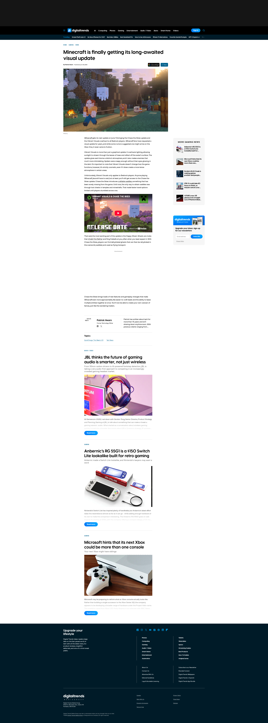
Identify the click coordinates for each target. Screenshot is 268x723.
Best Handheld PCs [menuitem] (126, 37)
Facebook (138, 630)
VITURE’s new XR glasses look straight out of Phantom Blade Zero (192, 199)
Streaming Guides (185, 648)
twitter (101, 326)
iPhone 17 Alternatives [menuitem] (160, 37)
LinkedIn (163, 630)
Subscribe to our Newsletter (187, 667)
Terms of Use (140, 707)
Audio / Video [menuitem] (145, 31)
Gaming (145, 645)
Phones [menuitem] (112, 31)
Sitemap (175, 703)
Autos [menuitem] (156, 31)
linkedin (98, 326)
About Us (145, 667)
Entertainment (147, 655)
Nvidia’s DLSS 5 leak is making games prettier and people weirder (192, 174)
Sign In (195, 30)
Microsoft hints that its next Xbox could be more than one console (193, 162)
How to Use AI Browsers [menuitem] (143, 37)
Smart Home (146, 652)
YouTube (150, 630)
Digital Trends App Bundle (187, 681)
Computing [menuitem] (102, 31)
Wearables (182, 641)
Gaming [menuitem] (121, 31)
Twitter (146, 630)
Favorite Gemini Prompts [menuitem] (178, 37)
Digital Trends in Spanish (186, 678)
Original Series (183, 659)
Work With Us (140, 699)
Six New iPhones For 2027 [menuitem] (96, 37)
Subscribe (196, 236)
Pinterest (159, 630)
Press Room (176, 699)
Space (181, 645)
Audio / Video (146, 648)
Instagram (142, 630)
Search (203, 30)
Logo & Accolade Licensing (150, 681)
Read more (91, 433)
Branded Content (184, 671)
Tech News (110, 340)
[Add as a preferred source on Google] (154, 65)
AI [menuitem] (95, 31)
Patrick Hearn (69, 65)
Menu (64, 30)
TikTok (154, 630)
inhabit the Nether (95, 239)
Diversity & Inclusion (142, 703)
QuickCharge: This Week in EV (93, 340)
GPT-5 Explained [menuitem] (194, 37)
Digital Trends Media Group (75, 715)
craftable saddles (125, 181)
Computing (146, 641)
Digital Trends (74, 33)
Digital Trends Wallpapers (187, 674)
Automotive (146, 659)
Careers (139, 695)
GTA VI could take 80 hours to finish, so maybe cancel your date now (192, 186)
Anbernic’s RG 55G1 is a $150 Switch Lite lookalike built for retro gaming (192, 150)
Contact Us (145, 671)
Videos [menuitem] (175, 31)
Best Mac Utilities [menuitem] (112, 37)
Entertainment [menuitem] (132, 31)
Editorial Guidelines (148, 678)
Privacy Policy (180, 241)
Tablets (181, 638)
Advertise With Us (147, 674)
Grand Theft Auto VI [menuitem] (78, 37)
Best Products (183, 652)
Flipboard (167, 630)
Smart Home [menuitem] (165, 31)
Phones (144, 638)
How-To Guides (184, 655)
